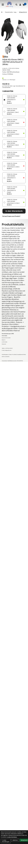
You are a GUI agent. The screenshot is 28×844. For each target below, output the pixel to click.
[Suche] (16, 4)
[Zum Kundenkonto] (20, 4)
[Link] (3, 4)
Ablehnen (15, 840)
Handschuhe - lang (10, 12)
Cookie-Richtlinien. (12, 837)
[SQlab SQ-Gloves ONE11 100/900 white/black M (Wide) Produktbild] (14, 29)
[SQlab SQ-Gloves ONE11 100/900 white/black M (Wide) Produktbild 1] (8, 49)
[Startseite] (1, 12)
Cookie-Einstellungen (5, 840)
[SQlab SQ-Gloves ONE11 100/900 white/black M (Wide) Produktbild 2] (20, 49)
